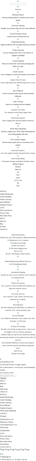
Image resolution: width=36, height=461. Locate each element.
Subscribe (3, 378)
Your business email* (7, 373)
